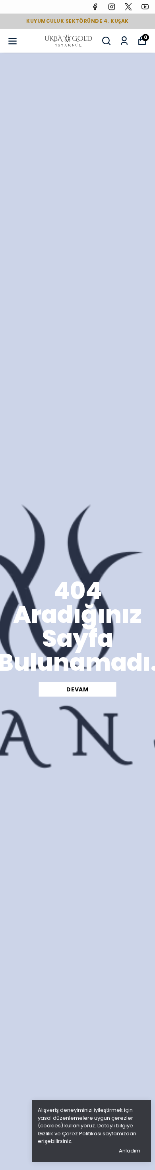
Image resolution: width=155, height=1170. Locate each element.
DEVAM (77, 689)
